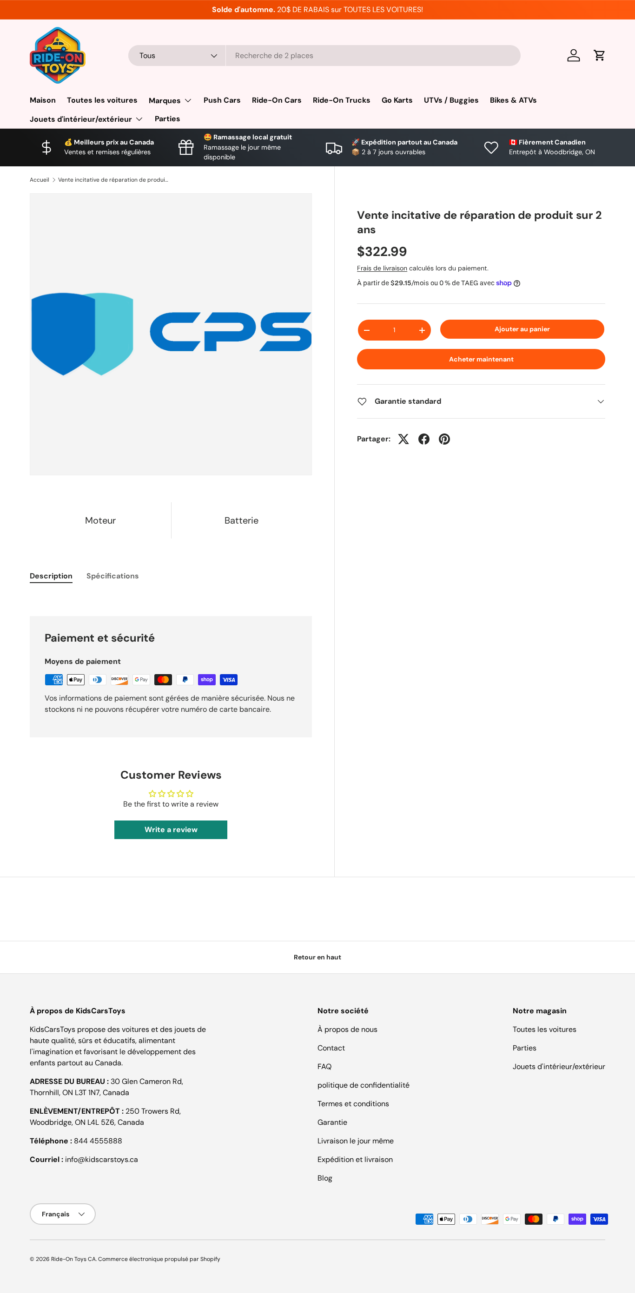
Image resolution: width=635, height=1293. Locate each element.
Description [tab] (51, 576)
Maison (43, 100)
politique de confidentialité (364, 1085)
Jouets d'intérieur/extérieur (81, 119)
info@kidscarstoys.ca (101, 1159)
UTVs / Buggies (451, 100)
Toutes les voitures (102, 100)
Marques (165, 100)
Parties (167, 119)
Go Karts (397, 100)
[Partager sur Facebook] (424, 439)
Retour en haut (317, 957)
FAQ (324, 1066)
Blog (325, 1178)
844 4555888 (98, 1141)
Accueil (39, 180)
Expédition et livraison (355, 1159)
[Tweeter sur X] (403, 439)
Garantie (332, 1122)
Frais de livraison (382, 268)
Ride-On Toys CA (73, 1259)
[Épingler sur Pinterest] (444, 439)
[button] (599, 55)
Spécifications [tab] (112, 576)
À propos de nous (347, 1029)
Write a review (171, 829)
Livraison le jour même (356, 1141)
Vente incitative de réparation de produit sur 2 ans (114, 180)
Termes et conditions (353, 1104)
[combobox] (324, 55)
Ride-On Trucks (341, 100)
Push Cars (222, 100)
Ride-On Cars (277, 100)
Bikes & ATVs (513, 100)
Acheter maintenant (481, 359)
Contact (331, 1048)
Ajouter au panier (522, 329)
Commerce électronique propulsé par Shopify (159, 1259)
